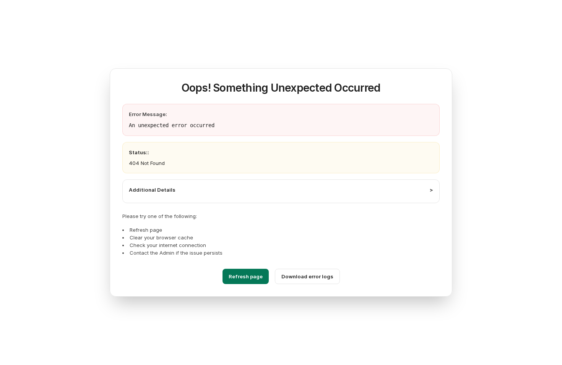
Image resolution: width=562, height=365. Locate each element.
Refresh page (246, 276)
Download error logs (307, 276)
